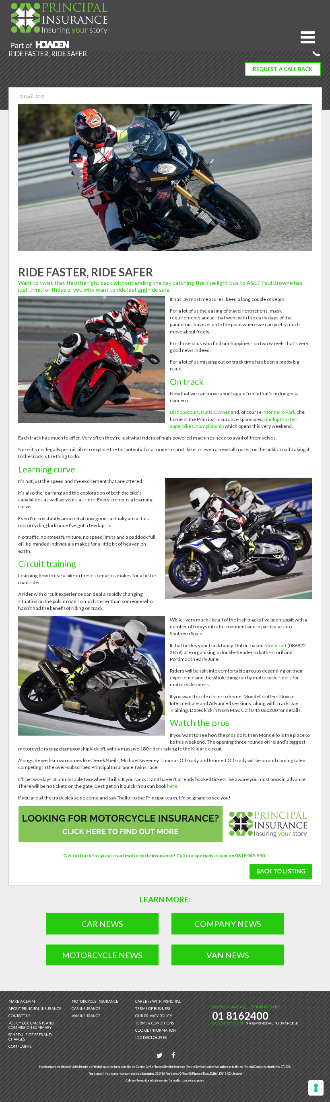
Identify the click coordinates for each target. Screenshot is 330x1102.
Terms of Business (152, 1008)
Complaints (19, 1046)
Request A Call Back (282, 69)
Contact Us (19, 1016)
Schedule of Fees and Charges (30, 1036)
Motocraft (275, 645)
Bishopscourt (184, 412)
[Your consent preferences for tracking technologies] (316, 1088)
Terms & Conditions (154, 1023)
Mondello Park (279, 412)
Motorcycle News (102, 955)
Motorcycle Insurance (95, 1001)
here (172, 786)
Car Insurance (86, 1008)
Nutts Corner (215, 412)
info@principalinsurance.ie (271, 1023)
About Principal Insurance (35, 1008)
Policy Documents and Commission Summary (31, 1025)
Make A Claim (21, 1001)
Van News (227, 955)
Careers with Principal (158, 1001)
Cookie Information (155, 1030)
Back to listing (280, 871)
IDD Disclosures (151, 1037)
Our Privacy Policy (153, 1016)
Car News (102, 923)
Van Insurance (86, 1016)
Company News (227, 923)
